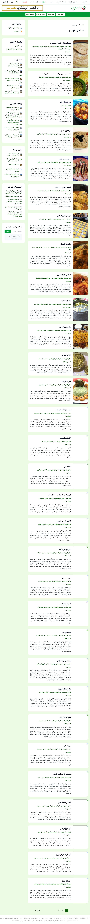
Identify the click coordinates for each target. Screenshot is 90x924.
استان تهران (68, 359)
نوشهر (38, 664)
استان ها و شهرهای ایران (38, 47)
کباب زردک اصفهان (64, 802)
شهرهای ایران (62, 2)
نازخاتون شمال (66, 130)
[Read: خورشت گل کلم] (80, 112)
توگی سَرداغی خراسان (63, 409)
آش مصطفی (66, 577)
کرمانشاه (38, 278)
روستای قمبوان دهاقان (11, 196)
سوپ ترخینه (66, 632)
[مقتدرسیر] (22, 8)
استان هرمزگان (54, 162)
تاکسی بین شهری (40, 14)
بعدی (37, 910)
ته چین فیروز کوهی (64, 549)
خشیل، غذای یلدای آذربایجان (60, 43)
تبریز (70, 49)
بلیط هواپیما (51, 14)
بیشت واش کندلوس (64, 660)
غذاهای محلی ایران (63, 49)
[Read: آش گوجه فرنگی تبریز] (80, 863)
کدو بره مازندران (65, 604)
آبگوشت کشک (66, 301)
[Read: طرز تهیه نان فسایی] (80, 225)
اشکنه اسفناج (66, 355)
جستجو (7, 231)
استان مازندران (67, 134)
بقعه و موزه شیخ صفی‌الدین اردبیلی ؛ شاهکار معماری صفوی (14, 201)
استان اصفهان (67, 191)
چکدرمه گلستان (65, 244)
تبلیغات (25, 2)
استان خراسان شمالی (66, 413)
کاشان (38, 778)
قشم (39, 162)
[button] (83, 2)
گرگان (69, 250)
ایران (85, 2)
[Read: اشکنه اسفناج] (80, 364)
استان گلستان (64, 248)
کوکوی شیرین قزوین (64, 521)
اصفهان (49, 191)
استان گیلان (68, 77)
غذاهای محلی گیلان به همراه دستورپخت (56, 73)
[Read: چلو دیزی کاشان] (80, 337)
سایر (52, 2)
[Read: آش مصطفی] (80, 586)
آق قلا (69, 248)
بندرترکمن (44, 248)
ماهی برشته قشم (65, 159)
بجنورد (45, 413)
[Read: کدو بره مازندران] (80, 613)
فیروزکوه (39, 553)
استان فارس (68, 219)
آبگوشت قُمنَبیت (65, 438)
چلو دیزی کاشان (65, 327)
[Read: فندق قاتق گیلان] (80, 727)
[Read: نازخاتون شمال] (80, 140)
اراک (70, 304)
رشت (50, 77)
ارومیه (69, 47)
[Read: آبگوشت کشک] (80, 309)
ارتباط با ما (34, 2)
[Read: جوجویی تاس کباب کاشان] (80, 784)
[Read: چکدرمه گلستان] (80, 255)
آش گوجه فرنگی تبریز (63, 854)
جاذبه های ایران (75, 2)
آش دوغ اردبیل (65, 828)
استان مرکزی (65, 304)
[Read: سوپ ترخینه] (80, 642)
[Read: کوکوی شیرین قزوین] (80, 531)
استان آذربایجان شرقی (61, 47)
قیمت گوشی (18, 46)
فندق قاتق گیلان (65, 717)
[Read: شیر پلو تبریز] (80, 890)
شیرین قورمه (66, 381)
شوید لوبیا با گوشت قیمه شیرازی (59, 495)
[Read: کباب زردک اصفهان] (80, 811)
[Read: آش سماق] (80, 755)
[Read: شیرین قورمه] (80, 391)
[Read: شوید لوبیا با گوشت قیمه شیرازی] (80, 503)
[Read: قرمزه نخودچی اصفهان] (80, 197)
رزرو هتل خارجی (30, 14)
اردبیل (69, 832)
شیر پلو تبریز (66, 880)
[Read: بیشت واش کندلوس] (80, 670)
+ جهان (44, 2)
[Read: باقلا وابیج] (80, 476)
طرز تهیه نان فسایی (64, 215)
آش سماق (67, 745)
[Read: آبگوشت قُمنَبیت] (80, 448)
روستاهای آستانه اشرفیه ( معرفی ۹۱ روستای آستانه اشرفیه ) (14, 214)
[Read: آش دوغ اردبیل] (80, 837)
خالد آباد (46, 304)
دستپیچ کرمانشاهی (64, 274)
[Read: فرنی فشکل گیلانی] (80, 699)
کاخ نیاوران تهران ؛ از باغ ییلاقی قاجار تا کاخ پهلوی (14, 192)
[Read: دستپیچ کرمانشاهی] (80, 283)
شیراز (50, 498)
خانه (82, 25)
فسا (40, 219)
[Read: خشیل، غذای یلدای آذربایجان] (80, 54)
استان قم (69, 442)
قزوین (39, 524)
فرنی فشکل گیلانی (64, 689)
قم (42, 442)
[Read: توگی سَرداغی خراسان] (80, 419)
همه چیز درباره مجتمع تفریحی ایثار (13, 208)
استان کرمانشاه (67, 278)
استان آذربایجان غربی (50, 47)
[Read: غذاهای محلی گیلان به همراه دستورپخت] (80, 83)
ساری (49, 134)
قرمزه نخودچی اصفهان (63, 187)
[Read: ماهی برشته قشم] (80, 169)
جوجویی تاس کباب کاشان (62, 774)
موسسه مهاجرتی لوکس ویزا (14, 49)
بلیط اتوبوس (60, 14)
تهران (50, 359)
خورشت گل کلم (65, 102)
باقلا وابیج (67, 466)
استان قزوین (68, 524)
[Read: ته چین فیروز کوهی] (80, 559)
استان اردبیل (64, 832)
